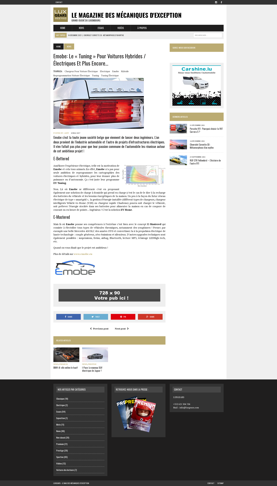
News (81, 28)
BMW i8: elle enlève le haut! (65, 367)
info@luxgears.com (189, 407)
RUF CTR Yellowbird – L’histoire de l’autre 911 (205, 162)
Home (62, 28)
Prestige (92, 364)
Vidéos (120, 28)
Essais (101, 28)
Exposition (60, 418)
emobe (115, 71)
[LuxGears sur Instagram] (216, 2)
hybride (125, 71)
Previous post (100, 328)
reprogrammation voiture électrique (71, 75)
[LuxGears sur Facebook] (221, 2)
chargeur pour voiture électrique (81, 71)
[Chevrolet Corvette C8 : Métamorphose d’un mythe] (178, 147)
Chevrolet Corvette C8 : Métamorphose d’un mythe (202, 146)
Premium (63, 364)
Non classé (60, 437)
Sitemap (220, 483)
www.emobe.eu (83, 254)
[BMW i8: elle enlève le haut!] (66, 360)
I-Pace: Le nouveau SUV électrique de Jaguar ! (92, 369)
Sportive (59, 456)
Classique (60, 398)
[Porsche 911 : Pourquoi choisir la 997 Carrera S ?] (178, 131)
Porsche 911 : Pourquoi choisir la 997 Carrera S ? (206, 130)
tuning (95, 75)
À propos (142, 28)
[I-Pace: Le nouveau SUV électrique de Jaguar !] (95, 360)
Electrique (105, 71)
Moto (58, 424)
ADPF (66, 133)
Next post (120, 328)
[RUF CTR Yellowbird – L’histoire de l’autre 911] (178, 163)
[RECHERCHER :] (207, 35)
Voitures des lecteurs (65, 469)
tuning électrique (110, 75)
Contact (59, 2)
